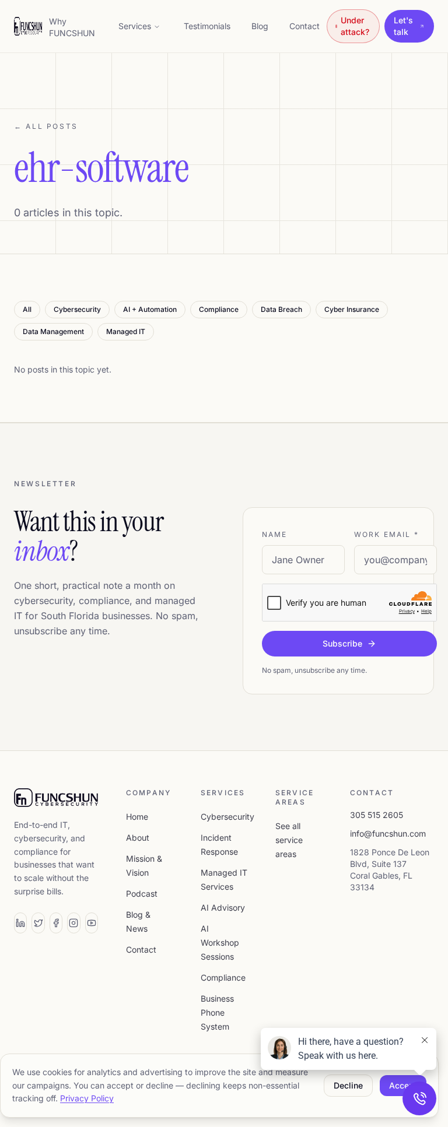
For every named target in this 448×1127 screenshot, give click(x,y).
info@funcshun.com (388, 833)
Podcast (142, 893)
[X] (38, 922)
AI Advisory (223, 907)
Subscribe (342, 643)
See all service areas (289, 840)
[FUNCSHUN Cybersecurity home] (28, 26)
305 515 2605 (376, 815)
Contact (304, 26)
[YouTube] (91, 922)
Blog (259, 26)
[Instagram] (73, 922)
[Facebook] (56, 922)
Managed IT (125, 331)
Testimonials (207, 26)
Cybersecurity (77, 309)
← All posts (46, 126)
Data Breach (281, 309)
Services (134, 26)
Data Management (53, 331)
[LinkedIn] (20, 922)
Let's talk (403, 26)
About (137, 837)
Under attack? (355, 26)
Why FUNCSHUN (72, 27)
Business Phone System (217, 1012)
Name (275, 534)
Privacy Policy (87, 1098)
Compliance (219, 309)
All (27, 309)
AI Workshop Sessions (220, 942)
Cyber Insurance (351, 309)
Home (137, 816)
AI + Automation (150, 309)
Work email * (386, 534)
